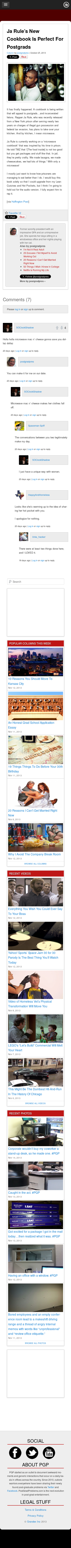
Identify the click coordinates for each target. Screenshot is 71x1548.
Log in (18, 350)
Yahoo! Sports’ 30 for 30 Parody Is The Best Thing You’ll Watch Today (33, 957)
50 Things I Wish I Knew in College (41, 266)
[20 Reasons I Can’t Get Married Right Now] (35, 794)
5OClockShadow (25, 327)
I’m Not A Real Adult (33, 249)
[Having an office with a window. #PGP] (35, 1258)
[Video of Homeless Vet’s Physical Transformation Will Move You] (35, 984)
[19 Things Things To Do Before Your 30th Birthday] (35, 750)
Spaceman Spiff (36, 425)
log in (17, 309)
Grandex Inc (34, 1521)
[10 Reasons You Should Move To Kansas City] (35, 662)
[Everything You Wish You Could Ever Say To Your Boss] (35, 892)
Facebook (15, 1453)
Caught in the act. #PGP (24, 1192)
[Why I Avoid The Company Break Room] (35, 837)
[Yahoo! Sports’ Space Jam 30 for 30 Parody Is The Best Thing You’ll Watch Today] (35, 936)
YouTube (49, 1453)
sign (26, 309)
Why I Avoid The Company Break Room (34, 854)
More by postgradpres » (33, 281)
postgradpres (23, 52)
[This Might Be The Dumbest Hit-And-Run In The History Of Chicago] (35, 1072)
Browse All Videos (35, 1103)
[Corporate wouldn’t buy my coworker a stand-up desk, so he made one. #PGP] (35, 1132)
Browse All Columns (35, 863)
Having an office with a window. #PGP (33, 1275)
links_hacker (38, 536)
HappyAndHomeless (39, 494)
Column (10, 52)
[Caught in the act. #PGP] (35, 1176)
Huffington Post (20, 201)
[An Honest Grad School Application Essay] (35, 706)
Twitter (32, 1453)
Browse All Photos (35, 1343)
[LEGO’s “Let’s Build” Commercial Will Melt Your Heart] (35, 1028)
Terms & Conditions (35, 1509)
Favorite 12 (15, 213)
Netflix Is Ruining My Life (36, 270)
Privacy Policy (36, 1515)
